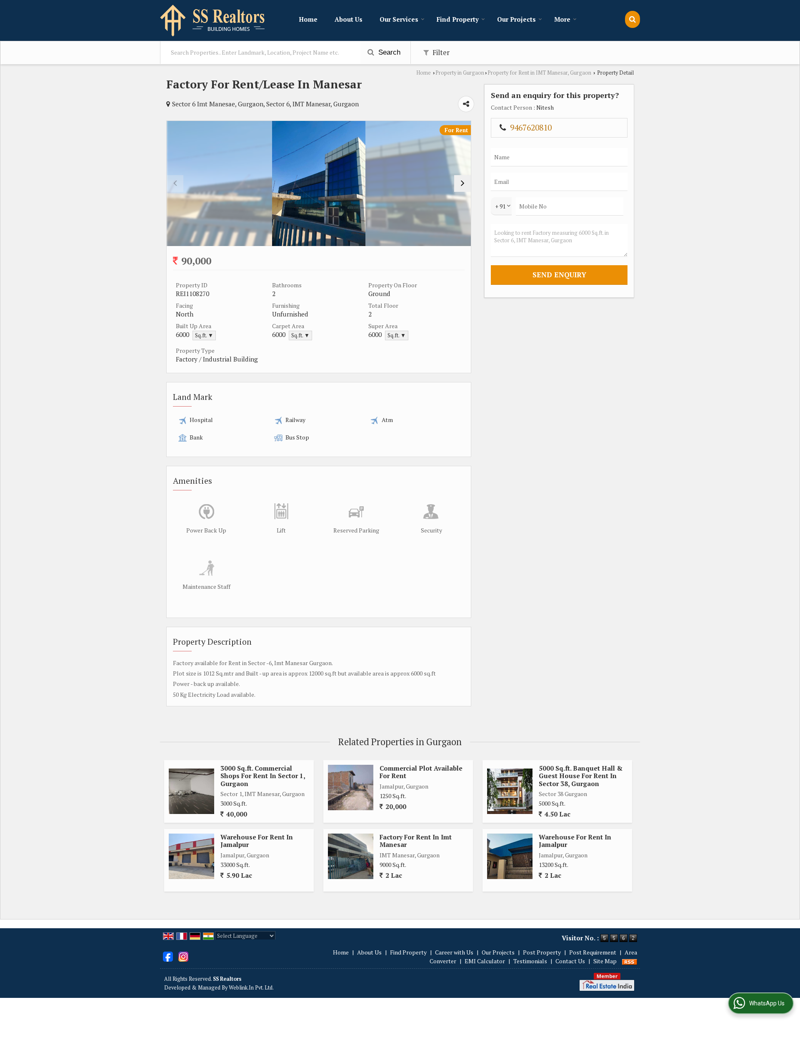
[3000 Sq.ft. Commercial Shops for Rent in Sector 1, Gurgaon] (191, 791)
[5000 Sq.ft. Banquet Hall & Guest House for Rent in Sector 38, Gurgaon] (509, 791)
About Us (348, 19)
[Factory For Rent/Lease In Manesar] (319, 183)
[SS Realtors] (212, 20)
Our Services (399, 19)
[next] (462, 183)
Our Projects (516, 19)
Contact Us (570, 961)
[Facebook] (168, 956)
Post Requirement (592, 952)
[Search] (632, 19)
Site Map (605, 961)
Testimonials (530, 961)
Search (388, 52)
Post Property (542, 952)
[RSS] (629, 961)
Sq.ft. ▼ (204, 335)
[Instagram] (183, 956)
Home (308, 19)
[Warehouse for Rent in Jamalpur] (191, 856)
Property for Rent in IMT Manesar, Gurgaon (539, 72)
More (562, 19)
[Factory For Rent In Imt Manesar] (350, 856)
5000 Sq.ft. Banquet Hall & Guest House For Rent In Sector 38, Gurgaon (580, 776)
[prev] (175, 183)
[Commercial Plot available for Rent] (350, 787)
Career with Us (454, 952)
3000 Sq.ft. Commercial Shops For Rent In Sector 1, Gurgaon (262, 776)
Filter (440, 52)
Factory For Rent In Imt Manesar (416, 841)
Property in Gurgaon (459, 72)
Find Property (458, 19)
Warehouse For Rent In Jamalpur (256, 841)
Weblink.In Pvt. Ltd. (251, 987)
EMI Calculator (485, 961)
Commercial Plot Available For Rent (421, 772)
